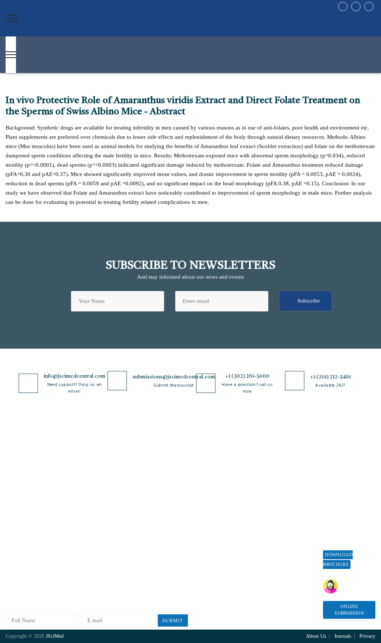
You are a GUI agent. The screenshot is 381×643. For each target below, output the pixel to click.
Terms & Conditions (151, 496)
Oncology (77, 563)
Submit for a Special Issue (347, 517)
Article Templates (206, 559)
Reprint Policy (277, 515)
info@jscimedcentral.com (74, 376)
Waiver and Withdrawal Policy (281, 475)
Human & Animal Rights (156, 509)
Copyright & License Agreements (151, 481)
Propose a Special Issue (344, 479)
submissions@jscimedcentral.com (173, 377)
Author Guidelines (206, 545)
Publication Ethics (148, 540)
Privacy (367, 636)
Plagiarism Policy (206, 477)
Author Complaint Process (206, 493)
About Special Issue (346, 463)
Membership (274, 503)
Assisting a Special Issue (345, 498)
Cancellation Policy (208, 509)
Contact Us (18, 528)
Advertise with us (280, 528)
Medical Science (85, 539)
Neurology (78, 551)
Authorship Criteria (208, 453)
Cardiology (79, 477)
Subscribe (308, 301)
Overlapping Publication (214, 521)
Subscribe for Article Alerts (30, 481)
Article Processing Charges (281, 456)
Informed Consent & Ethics (151, 524)
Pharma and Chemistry (92, 588)
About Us (17, 465)
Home (12, 453)
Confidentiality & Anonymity (148, 556)
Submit (172, 620)
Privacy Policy (144, 465)
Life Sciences (82, 527)
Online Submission (349, 610)
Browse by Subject (88, 465)
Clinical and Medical (90, 502)
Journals (15, 515)
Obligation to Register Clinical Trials (153, 575)
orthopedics (79, 576)
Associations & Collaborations (277, 556)
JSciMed (55, 636)
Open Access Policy (150, 453)
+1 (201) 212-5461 (330, 377)
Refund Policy (276, 491)
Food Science (81, 514)
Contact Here (352, 586)
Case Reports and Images (95, 490)
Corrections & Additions (214, 533)
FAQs (12, 552)
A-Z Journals (81, 453)
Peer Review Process (209, 465)
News (12, 540)
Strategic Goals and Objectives (28, 500)
